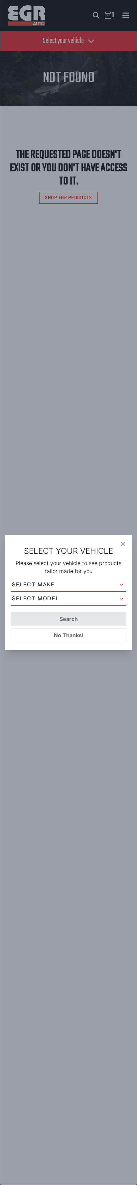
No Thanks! (68, 635)
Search (69, 619)
